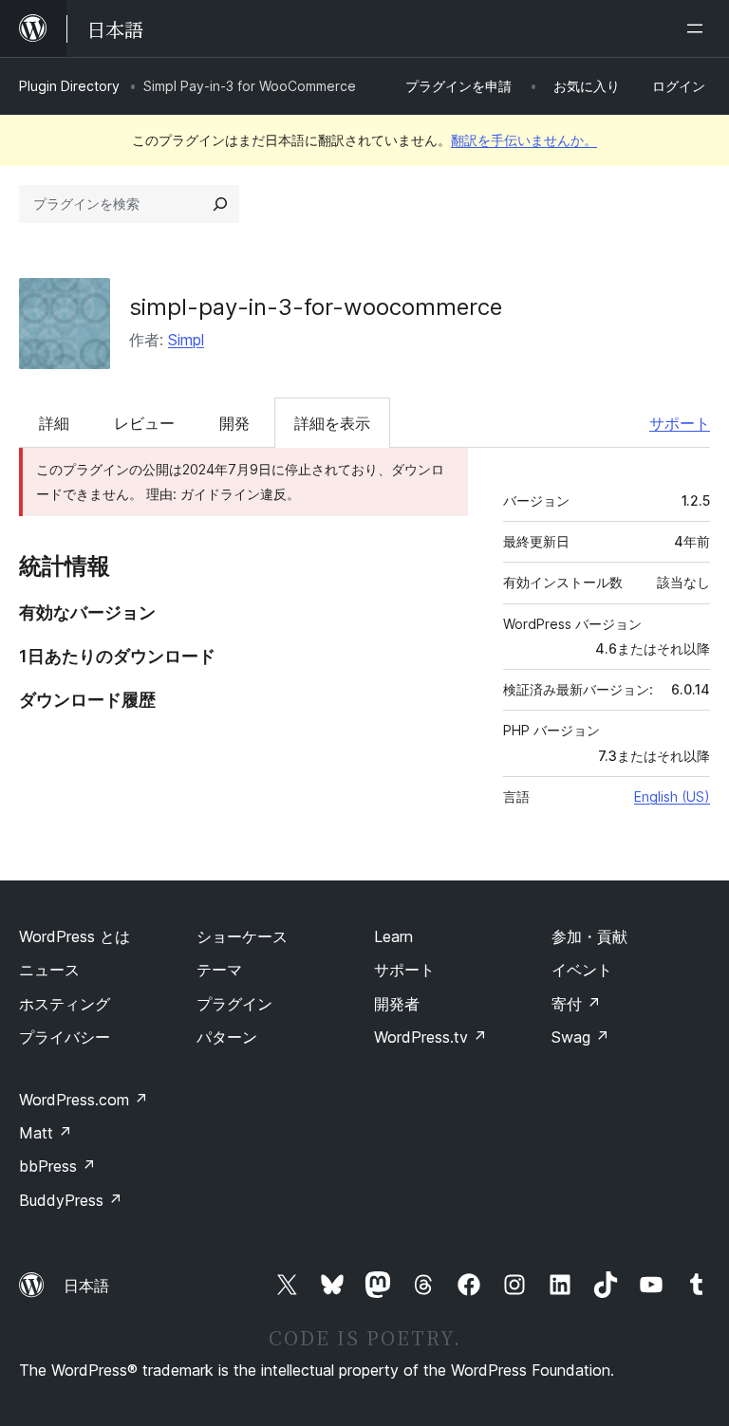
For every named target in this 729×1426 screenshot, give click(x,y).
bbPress (57, 1166)
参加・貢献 (589, 936)
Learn (393, 936)
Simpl (186, 339)
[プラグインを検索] (220, 204)
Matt (45, 1132)
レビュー (144, 423)
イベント (581, 969)
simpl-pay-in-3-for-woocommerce (315, 307)
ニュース (49, 969)
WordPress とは (74, 936)
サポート (679, 423)
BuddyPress (70, 1200)
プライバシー (64, 1037)
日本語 (86, 1285)
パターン (226, 1037)
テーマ (219, 969)
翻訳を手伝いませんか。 (524, 140)
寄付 (576, 1003)
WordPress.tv (430, 1037)
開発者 (397, 1003)
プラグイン (234, 1003)
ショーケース (242, 936)
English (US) (672, 796)
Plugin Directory (69, 86)
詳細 (54, 423)
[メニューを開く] (698, 28)
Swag (580, 1037)
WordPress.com (83, 1099)
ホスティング (64, 1003)
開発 (234, 423)
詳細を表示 (332, 423)
